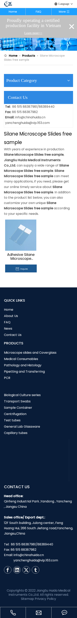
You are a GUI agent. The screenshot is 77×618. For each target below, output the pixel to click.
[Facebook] (7, 570)
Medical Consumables (21, 359)
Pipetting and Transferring (24, 371)
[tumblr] (35, 570)
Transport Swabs (17, 401)
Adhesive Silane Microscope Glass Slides (21, 257)
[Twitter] (26, 570)
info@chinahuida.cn (30, 117)
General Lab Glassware (22, 426)
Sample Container (18, 407)
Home (13, 12)
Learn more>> (33, 33)
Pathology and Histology (22, 365)
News (8, 328)
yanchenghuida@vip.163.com (27, 123)
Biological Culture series (22, 395)
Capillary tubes (15, 433)
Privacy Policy (45, 598)
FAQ (38, 12)
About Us (11, 316)
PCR (7, 378)
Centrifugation (15, 414)
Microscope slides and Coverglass (30, 352)
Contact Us (13, 335)
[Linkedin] (17, 570)
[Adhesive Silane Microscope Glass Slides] (20, 234)
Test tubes (12, 420)
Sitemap (27, 598)
